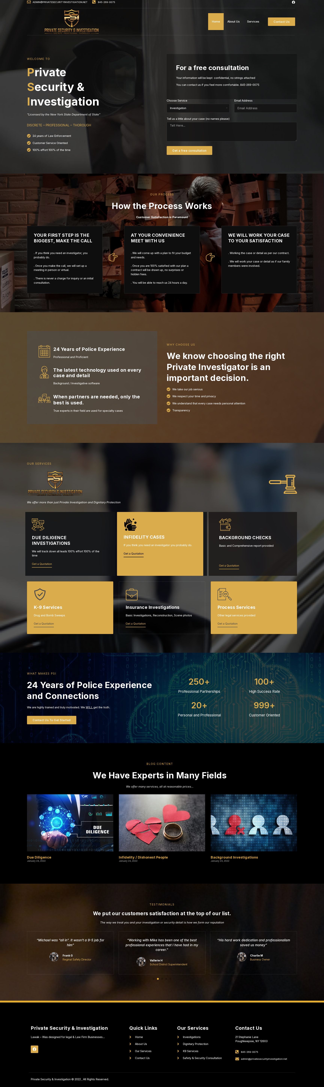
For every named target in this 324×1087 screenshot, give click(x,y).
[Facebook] (293, 2)
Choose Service (177, 100)
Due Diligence (39, 857)
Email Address (243, 100)
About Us (233, 21)
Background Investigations (234, 857)
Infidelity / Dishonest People (143, 857)
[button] (281, 21)
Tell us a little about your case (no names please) (198, 119)
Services (253, 21)
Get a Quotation (42, 564)
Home (216, 21)
